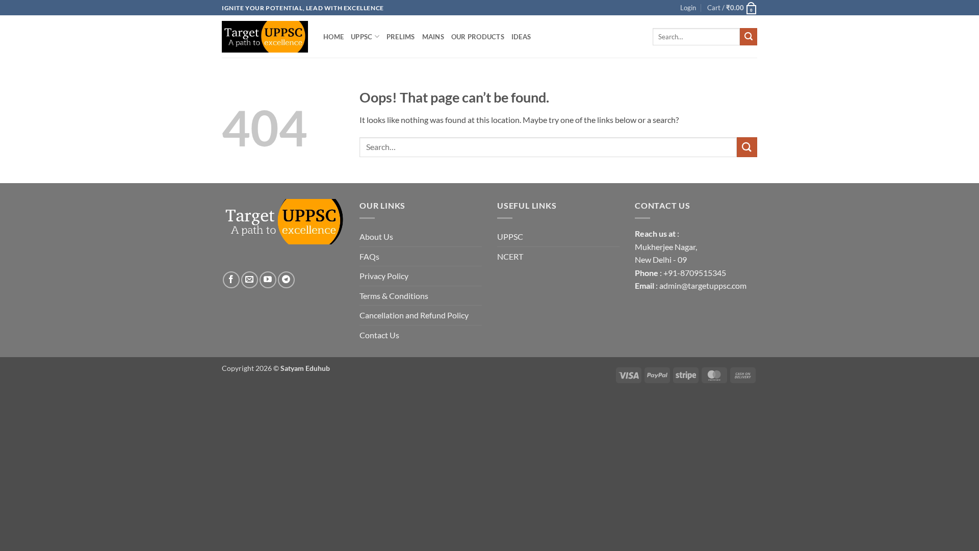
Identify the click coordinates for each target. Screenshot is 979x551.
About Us (376, 236)
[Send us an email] (249, 279)
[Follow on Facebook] (231, 279)
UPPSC (361, 37)
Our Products (477, 37)
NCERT (510, 256)
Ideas (521, 37)
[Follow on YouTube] (268, 279)
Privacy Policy (383, 276)
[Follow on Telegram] (286, 279)
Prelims (401, 37)
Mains (433, 37)
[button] (732, 7)
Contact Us (379, 335)
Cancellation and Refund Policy (414, 315)
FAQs (369, 256)
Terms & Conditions (393, 295)
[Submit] (748, 36)
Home (333, 37)
